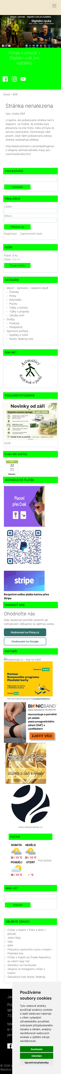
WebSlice (6, 1069)
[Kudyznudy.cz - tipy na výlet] (22, 659)
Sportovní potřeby (17, 331)
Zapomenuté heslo (31, 233)
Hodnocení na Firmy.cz (25, 632)
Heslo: (8, 216)
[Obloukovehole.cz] (30, 803)
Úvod (6, 94)
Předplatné (15, 327)
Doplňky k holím (18, 335)
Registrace (10, 233)
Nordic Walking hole (21, 338)
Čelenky (14, 292)
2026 (7, 443)
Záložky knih (16, 315)
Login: (8, 206)
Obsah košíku (17, 265)
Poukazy (14, 323)
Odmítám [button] (37, 1055)
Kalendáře (15, 299)
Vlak (10, 941)
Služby (11, 319)
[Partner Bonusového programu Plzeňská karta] (28, 681)
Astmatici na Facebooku (22, 965)
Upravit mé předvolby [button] (37, 1062)
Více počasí (45, 860)
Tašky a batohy (18, 307)
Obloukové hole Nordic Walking (26, 976)
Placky (13, 303)
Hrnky (12, 295)
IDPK (10, 945)
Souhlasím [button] (37, 1049)
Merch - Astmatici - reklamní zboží (27, 288)
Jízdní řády (14, 937)
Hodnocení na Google (25, 641)
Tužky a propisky (19, 311)
